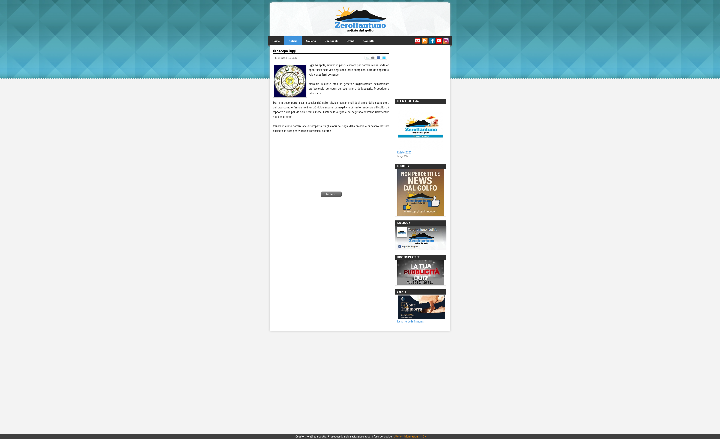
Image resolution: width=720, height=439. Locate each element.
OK (424, 436)
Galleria (311, 40)
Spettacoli (331, 40)
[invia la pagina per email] (367, 58)
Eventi (350, 40)
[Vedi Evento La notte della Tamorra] (420, 318)
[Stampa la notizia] (373, 58)
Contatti (368, 40)
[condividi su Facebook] (378, 58)
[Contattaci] (417, 42)
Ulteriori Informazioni (406, 436)
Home (276, 40)
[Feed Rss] (425, 42)
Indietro (331, 194)
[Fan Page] (432, 42)
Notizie (293, 40)
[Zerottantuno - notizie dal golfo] (360, 34)
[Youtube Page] (439, 42)
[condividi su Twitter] (384, 58)
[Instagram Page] (446, 42)
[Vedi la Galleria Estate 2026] (419, 149)
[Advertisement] (331, 159)
